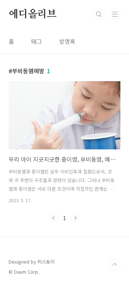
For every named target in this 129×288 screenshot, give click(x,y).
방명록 (67, 41)
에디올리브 (33, 14)
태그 (36, 41)
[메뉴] (115, 14)
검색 (99, 14)
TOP (114, 264)
